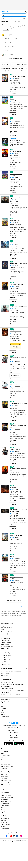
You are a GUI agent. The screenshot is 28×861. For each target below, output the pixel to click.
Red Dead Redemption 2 (16, 151)
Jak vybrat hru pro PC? (15, 140)
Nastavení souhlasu (5, 783)
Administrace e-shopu (6, 795)
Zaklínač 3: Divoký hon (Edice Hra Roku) (18, 358)
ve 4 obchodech (13, 418)
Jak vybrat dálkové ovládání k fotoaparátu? (11, 671)
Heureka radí (4, 778)
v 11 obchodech (13, 235)
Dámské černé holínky (6, 642)
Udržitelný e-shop (5, 828)
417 (22, 606)
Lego (2, 710)
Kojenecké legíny (5, 648)
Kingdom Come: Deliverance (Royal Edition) (18, 426)
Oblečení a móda (5, 716)
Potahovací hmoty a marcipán (8, 630)
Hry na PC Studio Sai (6, 660)
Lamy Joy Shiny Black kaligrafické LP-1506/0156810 (12, 691)
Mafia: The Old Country (15, 331)
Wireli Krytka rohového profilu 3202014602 (10, 695)
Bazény (3, 706)
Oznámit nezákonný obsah (7, 766)
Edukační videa (4, 810)
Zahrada (3, 712)
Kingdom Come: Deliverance (16, 284)
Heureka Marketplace (6, 801)
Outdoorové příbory (5, 638)
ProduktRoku (4, 822)
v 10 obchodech (13, 91)
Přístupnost (4, 768)
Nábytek (3, 714)
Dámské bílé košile (5, 640)
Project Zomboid (14, 243)
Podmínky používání (5, 756)
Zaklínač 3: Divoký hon (15, 449)
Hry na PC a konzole (15, 19)
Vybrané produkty (6, 680)
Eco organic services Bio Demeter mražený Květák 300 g (14, 684)
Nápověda (3, 812)
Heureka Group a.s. (17, 840)
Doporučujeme (5, 699)
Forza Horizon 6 (14, 384)
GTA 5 (11, 120)
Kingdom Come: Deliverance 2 (17, 198)
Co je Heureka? (4, 751)
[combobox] (14, 15)
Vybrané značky (5, 653)
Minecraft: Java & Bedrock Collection (16, 174)
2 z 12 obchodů (13, 350)
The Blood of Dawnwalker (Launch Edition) (18, 469)
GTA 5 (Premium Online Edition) (17, 76)
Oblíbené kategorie (6, 627)
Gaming (8, 19)
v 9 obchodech (13, 502)
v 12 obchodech (13, 133)
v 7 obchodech (13, 276)
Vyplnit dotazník (14, 737)
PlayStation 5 (4, 708)
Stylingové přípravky (6, 634)
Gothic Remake (13, 487)
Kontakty (3, 753)
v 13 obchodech (13, 548)
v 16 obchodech (13, 593)
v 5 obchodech (13, 526)
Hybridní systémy (5, 644)
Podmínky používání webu (18, 842)
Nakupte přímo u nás (6, 781)
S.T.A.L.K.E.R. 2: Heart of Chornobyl (18, 403)
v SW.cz (11, 372)
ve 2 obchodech (13, 321)
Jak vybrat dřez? (5, 675)
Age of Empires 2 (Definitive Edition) (16, 577)
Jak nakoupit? (4, 774)
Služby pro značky (5, 803)
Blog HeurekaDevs (5, 764)
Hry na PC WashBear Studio (7, 658)
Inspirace (3, 826)
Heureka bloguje (5, 762)
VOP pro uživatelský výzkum (7, 789)
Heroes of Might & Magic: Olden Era (18, 263)
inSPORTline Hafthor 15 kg (7, 682)
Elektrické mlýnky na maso (7, 646)
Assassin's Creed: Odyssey (16, 535)
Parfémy (3, 704)
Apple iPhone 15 (5, 702)
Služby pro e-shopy (5, 799)
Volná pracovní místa (6, 758)
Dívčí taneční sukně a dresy (7, 632)
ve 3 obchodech (13, 479)
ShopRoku (3, 820)
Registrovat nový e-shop (7, 797)
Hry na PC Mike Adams (6, 656)
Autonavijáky (4, 636)
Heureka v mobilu (5, 776)
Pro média (3, 760)
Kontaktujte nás (14, 732)
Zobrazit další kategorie (14, 58)
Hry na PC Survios (5, 662)
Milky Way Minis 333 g (6, 693)
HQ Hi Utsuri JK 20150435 (7, 688)
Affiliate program (5, 808)
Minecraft (12, 99)
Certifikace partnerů (6, 824)
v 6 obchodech (13, 112)
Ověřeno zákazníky (5, 818)
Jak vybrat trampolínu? (6, 673)
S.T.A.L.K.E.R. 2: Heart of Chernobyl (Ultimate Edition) (18, 510)
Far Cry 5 (12, 556)
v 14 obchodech (13, 442)
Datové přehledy (5, 806)
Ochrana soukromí (5, 785)
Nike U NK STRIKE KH (6, 686)
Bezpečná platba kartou (6, 787)
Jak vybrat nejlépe (6, 668)
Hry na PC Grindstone (6, 664)
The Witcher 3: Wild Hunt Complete (18, 307)
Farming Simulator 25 (15, 220)
